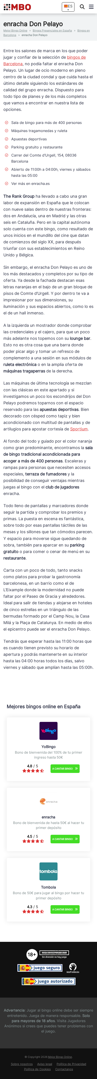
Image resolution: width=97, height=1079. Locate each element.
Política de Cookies (37, 1069)
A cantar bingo (62, 768)
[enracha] (48, 809)
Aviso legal (44, 1064)
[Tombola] (48, 879)
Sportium (79, 429)
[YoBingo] (48, 738)
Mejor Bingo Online (15, 30)
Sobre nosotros (22, 1064)
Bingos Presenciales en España (52, 30)
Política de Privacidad (71, 1064)
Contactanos (64, 1069)
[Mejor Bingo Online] (22, 7)
